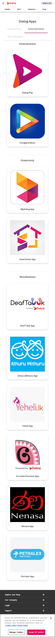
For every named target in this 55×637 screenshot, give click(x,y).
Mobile (7, 9)
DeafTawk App (27, 325)
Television (31, 9)
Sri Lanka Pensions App (27, 476)
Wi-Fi (19, 9)
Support (8, 610)
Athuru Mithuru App (27, 375)
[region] (27, 625)
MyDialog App (27, 209)
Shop (44, 9)
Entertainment (36, 28)
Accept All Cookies (36, 632)
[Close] (51, 618)
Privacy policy (22, 625)
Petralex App (27, 576)
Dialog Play (27, 92)
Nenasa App (28, 526)
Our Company (11, 600)
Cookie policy (11, 625)
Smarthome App (27, 259)
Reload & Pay (47, 3)
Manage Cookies (16, 632)
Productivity (14, 29)
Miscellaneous (15, 36)
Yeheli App (27, 425)
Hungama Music (27, 142)
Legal (7, 605)
